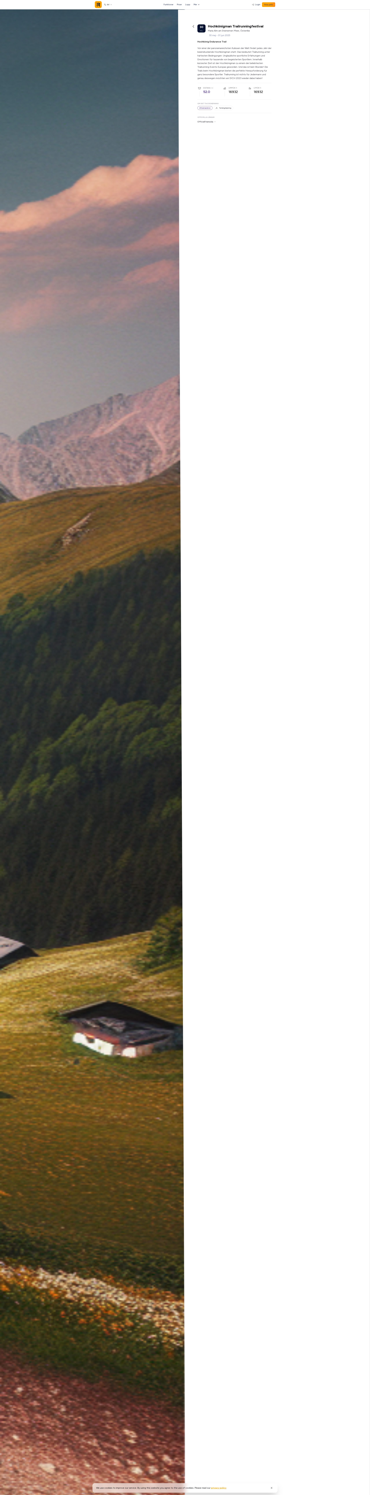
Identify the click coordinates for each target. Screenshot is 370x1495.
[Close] (271, 1488)
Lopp (187, 4)
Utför (256, 88)
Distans (207, 88)
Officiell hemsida (205, 122)
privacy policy (218, 1487)
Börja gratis (268, 5)
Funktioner (168, 4)
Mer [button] (195, 4)
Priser (179, 4)
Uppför (232, 88)
